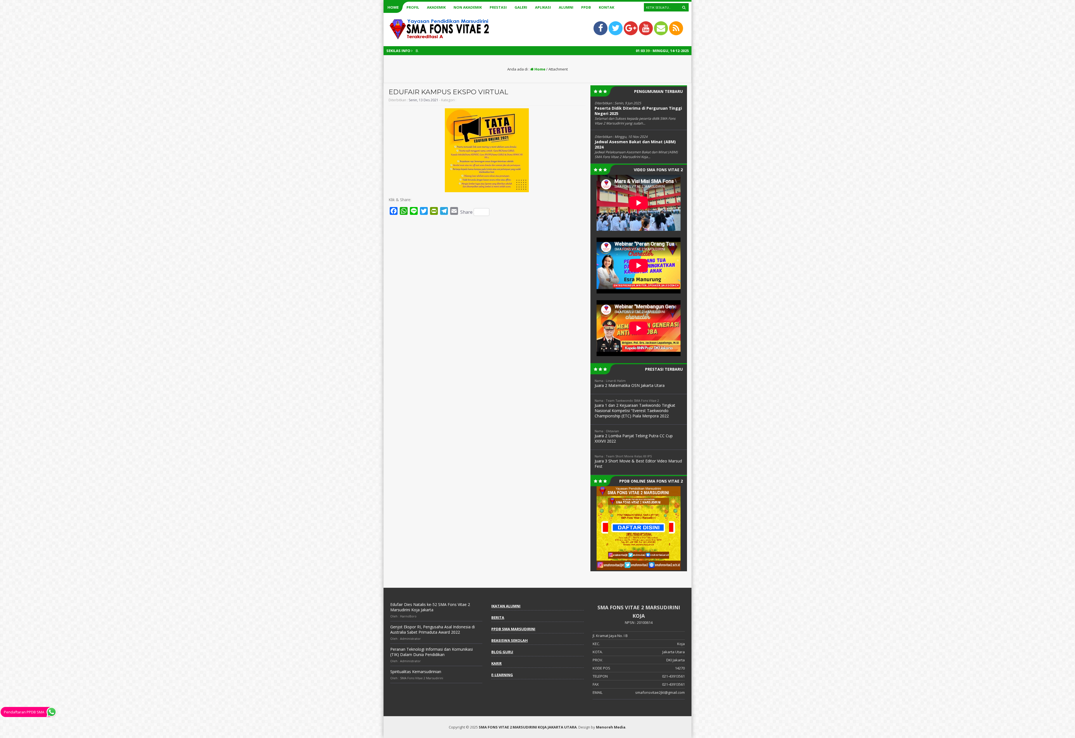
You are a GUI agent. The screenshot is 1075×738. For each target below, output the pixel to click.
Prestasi (498, 7)
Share (466, 212)
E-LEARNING (502, 674)
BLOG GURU (502, 651)
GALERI (521, 7)
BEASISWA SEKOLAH (509, 640)
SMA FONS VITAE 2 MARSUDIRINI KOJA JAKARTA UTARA (528, 727)
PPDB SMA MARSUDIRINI (513, 628)
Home (393, 7)
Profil (412, 7)
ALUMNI (566, 7)
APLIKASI (543, 7)
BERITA (497, 617)
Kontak (606, 7)
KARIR (496, 663)
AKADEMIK (436, 7)
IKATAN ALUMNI (505, 605)
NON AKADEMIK (468, 7)
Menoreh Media (610, 727)
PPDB (586, 7)
